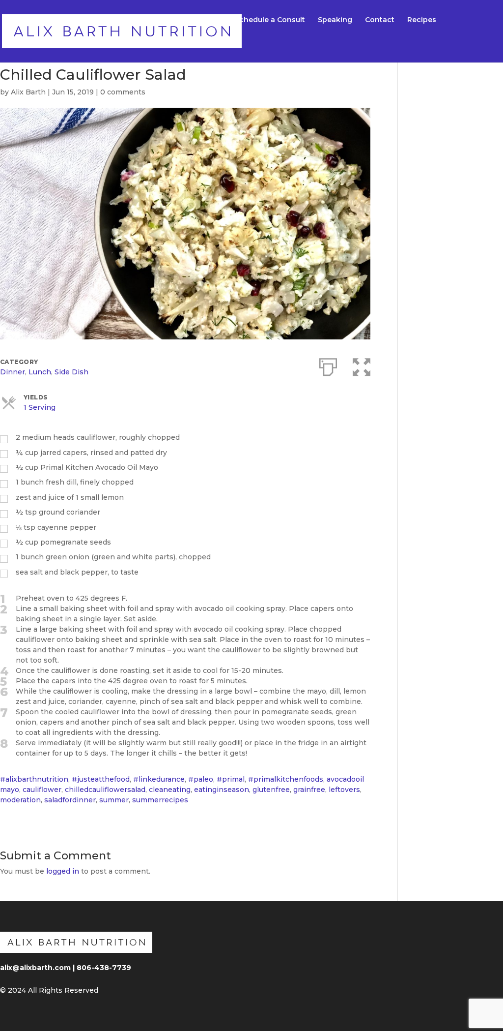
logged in (62, 871)
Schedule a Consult (270, 20)
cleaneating (170, 789)
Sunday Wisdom (195, 43)
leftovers (344, 789)
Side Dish (71, 371)
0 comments (122, 92)
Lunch (39, 371)
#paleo (200, 779)
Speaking (335, 20)
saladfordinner (70, 799)
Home (176, 20)
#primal (231, 779)
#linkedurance (159, 779)
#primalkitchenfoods (285, 779)
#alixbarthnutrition (34, 779)
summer (114, 799)
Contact (379, 20)
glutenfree (271, 789)
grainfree (309, 789)
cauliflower (42, 789)
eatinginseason (221, 789)
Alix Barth (28, 92)
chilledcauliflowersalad (105, 789)
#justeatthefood (101, 779)
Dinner (12, 371)
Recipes (421, 20)
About (211, 20)
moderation (20, 799)
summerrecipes (160, 799)
